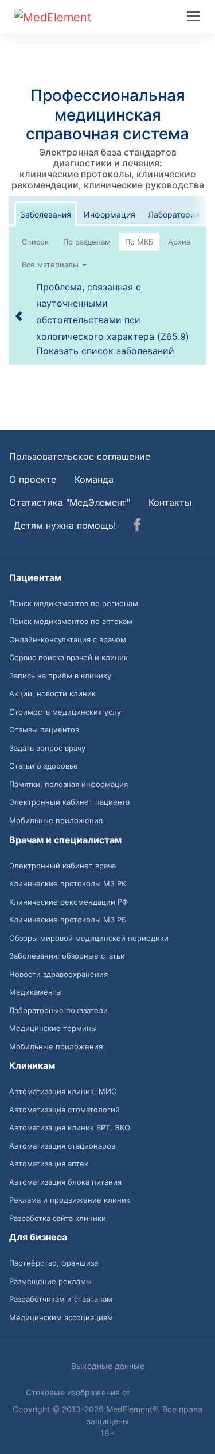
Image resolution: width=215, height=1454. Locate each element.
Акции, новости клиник (52, 693)
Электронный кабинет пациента (69, 802)
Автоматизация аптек (48, 1163)
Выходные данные (107, 1366)
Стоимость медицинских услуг (66, 711)
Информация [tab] (109, 214)
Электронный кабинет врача (62, 865)
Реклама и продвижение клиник (69, 1199)
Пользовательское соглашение (79, 456)
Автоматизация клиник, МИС (62, 1091)
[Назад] (19, 316)
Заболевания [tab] (45, 214)
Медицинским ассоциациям (61, 1317)
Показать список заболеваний (105, 350)
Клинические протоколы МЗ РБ (68, 919)
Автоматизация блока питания (65, 1182)
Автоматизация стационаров (62, 1145)
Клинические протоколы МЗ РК (67, 883)
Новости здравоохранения (58, 974)
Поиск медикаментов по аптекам (70, 621)
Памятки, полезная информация (68, 784)
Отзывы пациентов (44, 729)
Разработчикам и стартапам (60, 1299)
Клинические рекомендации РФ (68, 901)
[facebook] (137, 526)
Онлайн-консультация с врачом (67, 639)
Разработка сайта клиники (57, 1218)
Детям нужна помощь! (65, 525)
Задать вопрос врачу (47, 748)
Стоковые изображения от (79, 1392)
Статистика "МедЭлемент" (69, 502)
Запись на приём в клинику (60, 675)
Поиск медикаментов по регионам (73, 603)
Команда (94, 479)
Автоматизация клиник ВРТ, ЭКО (69, 1127)
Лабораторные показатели (58, 1010)
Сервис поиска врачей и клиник (68, 657)
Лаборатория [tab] (174, 214)
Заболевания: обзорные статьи (67, 955)
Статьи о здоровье (43, 765)
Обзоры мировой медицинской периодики (89, 938)
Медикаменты (35, 992)
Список (35, 241)
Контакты (169, 502)
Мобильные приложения (56, 820)
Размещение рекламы (50, 1281)
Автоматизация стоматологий (64, 1109)
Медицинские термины (53, 1028)
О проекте (32, 479)
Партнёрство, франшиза (53, 1262)
